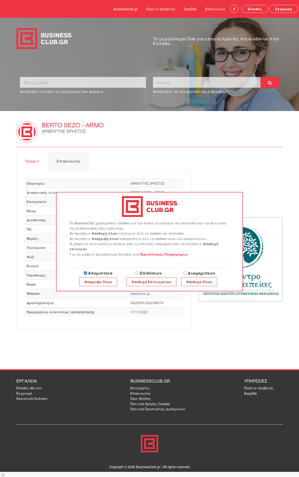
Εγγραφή (283, 9)
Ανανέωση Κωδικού (31, 398)
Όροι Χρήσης (140, 398)
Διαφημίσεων (201, 273)
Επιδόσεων (151, 273)
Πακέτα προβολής (160, 9)
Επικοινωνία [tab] (68, 161)
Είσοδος (255, 9)
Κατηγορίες (140, 388)
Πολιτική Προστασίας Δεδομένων (157, 409)
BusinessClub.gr (126, 9)
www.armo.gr (140, 293)
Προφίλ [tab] (32, 161)
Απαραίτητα (100, 273)
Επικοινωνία (215, 9)
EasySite (190, 9)
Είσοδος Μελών (29, 388)
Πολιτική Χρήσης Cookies (150, 403)
